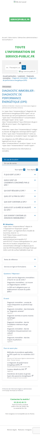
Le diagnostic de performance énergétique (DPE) (17, 364)
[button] (19, 174)
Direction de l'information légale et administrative (17, 389)
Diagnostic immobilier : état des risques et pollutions (18, 339)
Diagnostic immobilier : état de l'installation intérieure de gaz (18, 323)
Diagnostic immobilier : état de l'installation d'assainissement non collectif (19, 331)
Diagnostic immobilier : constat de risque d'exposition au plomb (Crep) (19, 303)
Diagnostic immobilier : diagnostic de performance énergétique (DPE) (19, 79)
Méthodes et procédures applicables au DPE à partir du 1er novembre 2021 (21, 353)
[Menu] (3, 3)
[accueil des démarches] (20, 63)
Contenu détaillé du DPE (16, 369)
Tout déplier (31, 170)
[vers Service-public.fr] (27, 71)
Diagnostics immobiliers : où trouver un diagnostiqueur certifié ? (20, 283)
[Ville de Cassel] (20, 2)
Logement (21, 76)
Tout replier (19, 170)
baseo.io (20, 390)
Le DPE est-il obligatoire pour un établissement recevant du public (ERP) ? (18, 289)
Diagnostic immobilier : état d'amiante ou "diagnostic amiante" (20, 310)
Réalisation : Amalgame (25, 430)
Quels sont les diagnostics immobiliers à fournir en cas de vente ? (20, 279)
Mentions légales (12, 430)
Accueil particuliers (10, 76)
